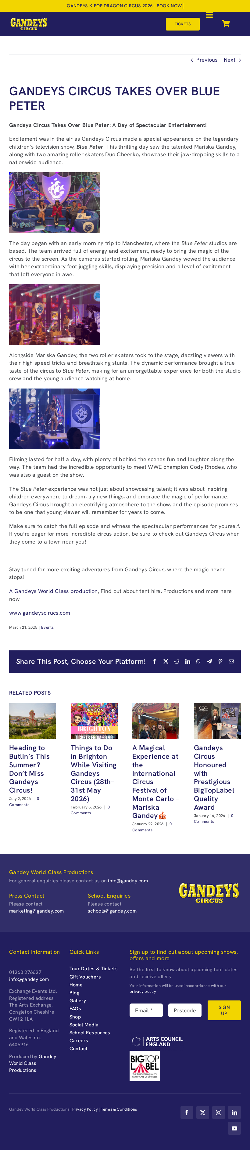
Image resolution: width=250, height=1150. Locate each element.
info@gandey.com (128, 880)
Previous (206, 59)
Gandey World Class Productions (32, 1063)
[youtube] (234, 1128)
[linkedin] (234, 1112)
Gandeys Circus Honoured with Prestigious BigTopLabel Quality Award (214, 777)
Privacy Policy (85, 1109)
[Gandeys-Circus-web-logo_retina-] (28, 19)
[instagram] (218, 1112)
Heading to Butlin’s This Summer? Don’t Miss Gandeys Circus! (29, 769)
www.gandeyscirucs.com (39, 612)
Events (47, 627)
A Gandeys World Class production (53, 591)
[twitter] (202, 1112)
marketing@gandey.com (36, 911)
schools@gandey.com (112, 911)
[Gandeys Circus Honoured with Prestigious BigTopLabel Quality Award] (217, 706)
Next (229, 59)
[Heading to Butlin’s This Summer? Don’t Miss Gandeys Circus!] (32, 706)
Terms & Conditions (119, 1109)
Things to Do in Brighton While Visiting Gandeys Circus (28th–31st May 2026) (93, 773)
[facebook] (186, 1112)
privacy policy (143, 991)
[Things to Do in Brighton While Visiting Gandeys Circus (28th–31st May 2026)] (94, 706)
